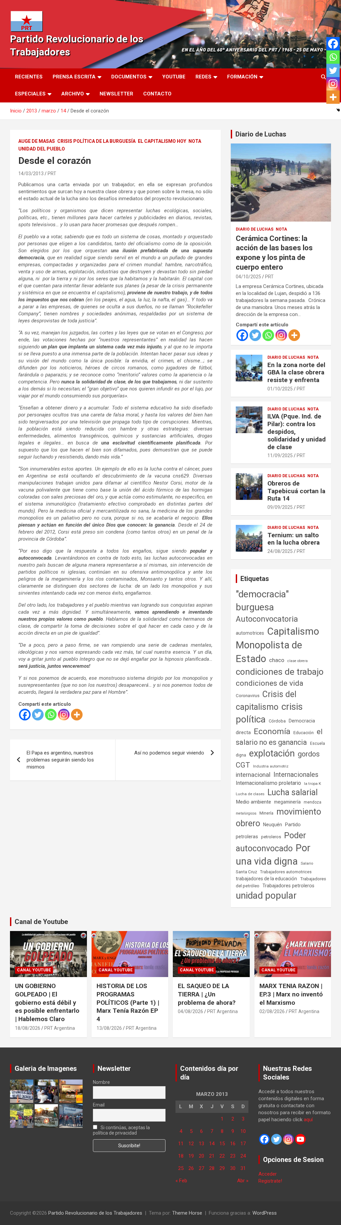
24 (243, 1156)
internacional (253, 774)
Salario (307, 863)
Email (99, 1105)
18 (180, 1156)
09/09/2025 (280, 507)
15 (222, 1144)
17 (243, 1144)
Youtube (173, 77)
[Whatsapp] (51, 714)
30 (232, 1168)
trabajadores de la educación (266, 878)
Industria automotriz (270, 766)
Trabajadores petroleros (288, 886)
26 (191, 1168)
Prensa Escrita (74, 77)
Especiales (30, 94)
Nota (194, 141)
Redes (203, 77)
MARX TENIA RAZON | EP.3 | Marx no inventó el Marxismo (291, 994)
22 (222, 1156)
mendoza (312, 802)
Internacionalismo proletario (268, 783)
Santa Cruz (246, 871)
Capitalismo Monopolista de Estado (277, 645)
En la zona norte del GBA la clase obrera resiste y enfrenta (296, 372)
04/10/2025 (248, 276)
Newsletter (116, 94)
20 (201, 1156)
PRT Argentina (59, 1028)
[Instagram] (64, 714)
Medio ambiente (253, 802)
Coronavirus (247, 695)
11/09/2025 (280, 455)
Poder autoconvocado (271, 842)
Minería (266, 813)
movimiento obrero (278, 818)
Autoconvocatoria (267, 619)
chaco (276, 660)
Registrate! (270, 1181)
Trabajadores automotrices (286, 871)
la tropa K (312, 783)
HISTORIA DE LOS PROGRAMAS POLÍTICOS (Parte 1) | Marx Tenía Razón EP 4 (128, 1002)
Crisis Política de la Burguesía (96, 141)
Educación (303, 732)
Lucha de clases (250, 794)
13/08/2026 (109, 1028)
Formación (242, 77)
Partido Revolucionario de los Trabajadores (95, 1213)
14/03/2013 (31, 173)
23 (232, 1156)
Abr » (242, 1181)
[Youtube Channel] (300, 1139)
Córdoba (277, 720)
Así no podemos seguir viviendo (169, 753)
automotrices (250, 633)
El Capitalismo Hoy (162, 141)
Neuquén (272, 824)
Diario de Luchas (260, 134)
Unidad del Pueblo (41, 148)
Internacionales (295, 775)
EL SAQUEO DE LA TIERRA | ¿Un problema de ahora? (206, 994)
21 (211, 1156)
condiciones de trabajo (280, 672)
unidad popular (266, 895)
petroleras (247, 837)
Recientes (29, 77)
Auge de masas (36, 141)
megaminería (287, 802)
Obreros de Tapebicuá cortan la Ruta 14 (296, 491)
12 (191, 1144)
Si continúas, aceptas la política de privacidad (121, 1130)
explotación (272, 753)
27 (201, 1168)
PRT (52, 173)
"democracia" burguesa (262, 601)
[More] (77, 714)
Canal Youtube (34, 970)
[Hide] (338, 110)
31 (243, 1168)
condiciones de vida (269, 683)
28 (211, 1168)
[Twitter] (38, 714)
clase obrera (297, 661)
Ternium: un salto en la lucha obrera (293, 539)
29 (222, 1168)
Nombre (101, 1082)
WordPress (264, 1213)
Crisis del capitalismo (266, 700)
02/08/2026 (272, 1011)
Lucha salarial (292, 792)
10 (243, 1131)
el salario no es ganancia (279, 736)
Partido (293, 825)
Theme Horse (187, 1213)
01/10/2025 (280, 388)
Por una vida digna (273, 854)
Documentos (129, 77)
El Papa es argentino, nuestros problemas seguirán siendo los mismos (60, 760)
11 (180, 1144)
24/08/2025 (280, 551)
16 (232, 1144)
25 (180, 1168)
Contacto (157, 94)
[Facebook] (25, 714)
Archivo (72, 94)
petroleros (271, 836)
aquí (308, 1120)
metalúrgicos (246, 813)
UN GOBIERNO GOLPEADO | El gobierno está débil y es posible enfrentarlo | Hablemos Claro (47, 1002)
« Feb (181, 1181)
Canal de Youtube (41, 922)
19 (191, 1156)
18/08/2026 (27, 1028)
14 (211, 1144)
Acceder (267, 1174)
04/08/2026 (190, 1011)
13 (201, 1144)
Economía (272, 731)
